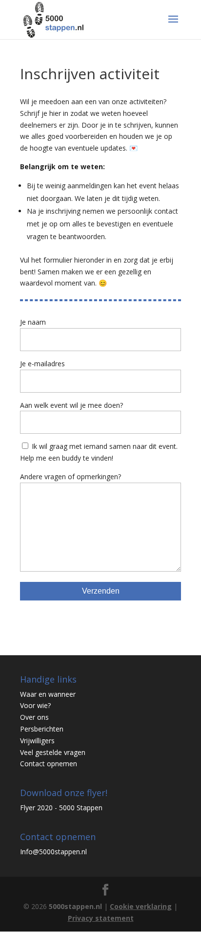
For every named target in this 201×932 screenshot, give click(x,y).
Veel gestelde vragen (52, 752)
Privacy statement (101, 918)
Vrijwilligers (37, 740)
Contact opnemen (48, 763)
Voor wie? (35, 705)
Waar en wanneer (48, 694)
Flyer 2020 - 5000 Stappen (61, 807)
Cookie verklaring (141, 906)
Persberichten (41, 728)
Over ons (34, 717)
